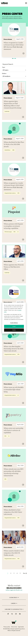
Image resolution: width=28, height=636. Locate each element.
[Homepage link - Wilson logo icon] (14, 624)
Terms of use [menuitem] (14, 626)
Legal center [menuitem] (21, 626)
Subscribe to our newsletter (13, 609)
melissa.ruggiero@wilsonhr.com (14, 590)
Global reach (13, 597)
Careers (13, 603)
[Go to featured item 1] (12, 58)
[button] (26, 3)
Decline (14, 330)
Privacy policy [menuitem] (7, 626)
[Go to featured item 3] (15, 58)
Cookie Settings (14, 322)
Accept (14, 326)
